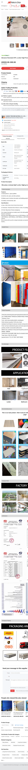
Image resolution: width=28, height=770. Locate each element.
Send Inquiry (13, 68)
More (2, 760)
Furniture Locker (15, 754)
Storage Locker (25, 754)
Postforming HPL (16, 730)
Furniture (6, 9)
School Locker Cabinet (19, 758)
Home (2, 9)
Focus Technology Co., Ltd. (16, 764)
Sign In (3, 130)
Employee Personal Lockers (18, 745)
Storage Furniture (5, 754)
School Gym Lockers (6, 745)
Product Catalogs (19, 725)
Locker (22, 9)
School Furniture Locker (7, 758)
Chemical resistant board (18, 727)
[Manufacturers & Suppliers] (14, 2)
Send (12, 690)
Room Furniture (21, 751)
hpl (2, 727)
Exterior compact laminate (6, 730)
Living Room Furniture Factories (8, 751)
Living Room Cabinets (22, 742)
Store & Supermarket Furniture (15, 9)
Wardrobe (13, 742)
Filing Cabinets (5, 742)
